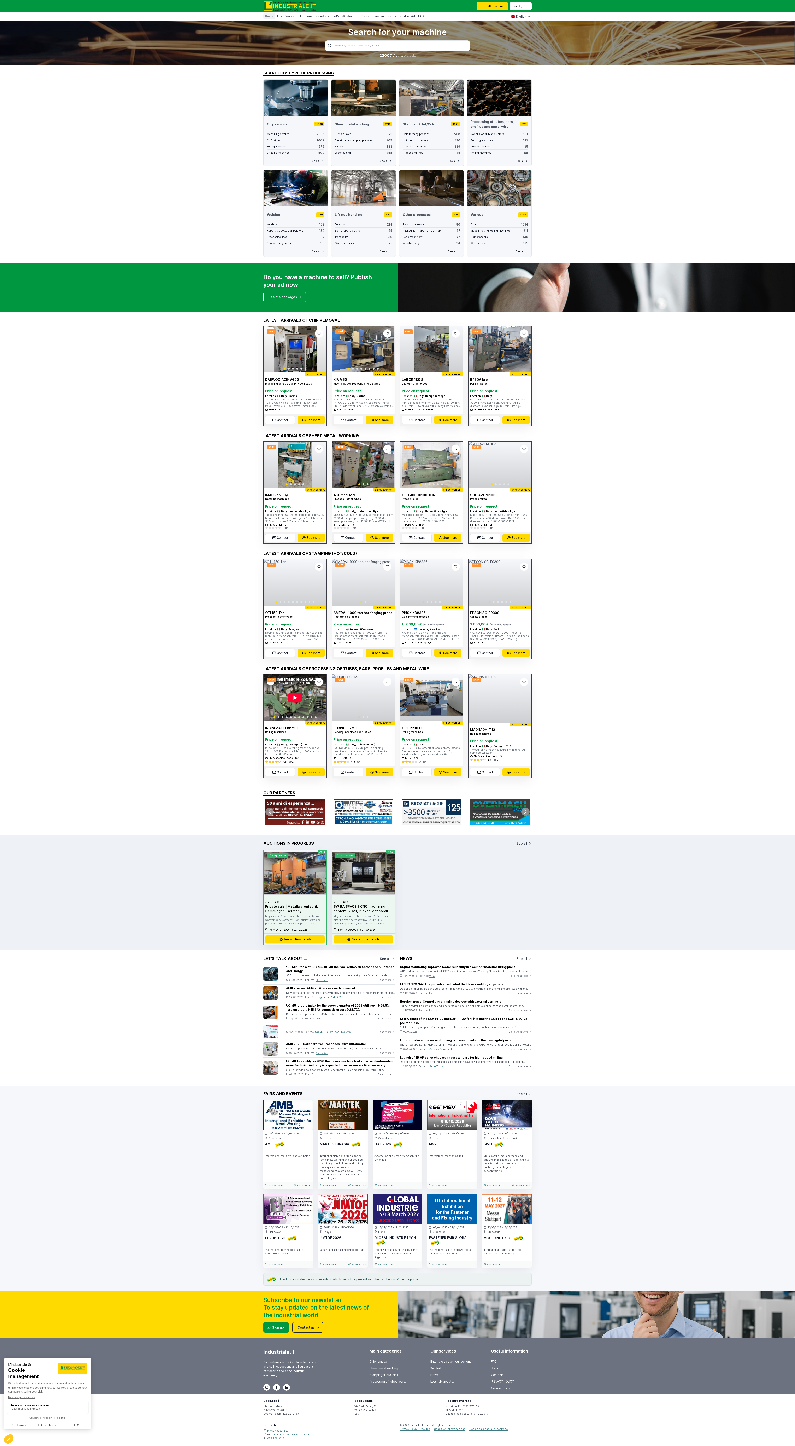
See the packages (283, 297)
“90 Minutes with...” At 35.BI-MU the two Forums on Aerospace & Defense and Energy (340, 969)
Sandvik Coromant (440, 1049)
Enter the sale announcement (450, 1361)
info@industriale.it (278, 1430)
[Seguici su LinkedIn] (286, 1387)
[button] (284, 369)
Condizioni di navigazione (449, 1428)
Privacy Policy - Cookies (415, 1428)
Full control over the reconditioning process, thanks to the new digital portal (456, 1040)
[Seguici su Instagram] (266, 1387)
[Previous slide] (270, 349)
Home (269, 16)
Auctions (306, 16)
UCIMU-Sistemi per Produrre (333, 1032)
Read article (303, 1185)
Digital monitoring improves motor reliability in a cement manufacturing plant (457, 967)
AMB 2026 (322, 1052)
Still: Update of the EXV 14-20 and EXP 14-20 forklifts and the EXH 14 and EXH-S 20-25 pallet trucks (464, 1021)
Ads (279, 16)
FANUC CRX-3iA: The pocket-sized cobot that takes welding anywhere (452, 984)
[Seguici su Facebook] (276, 1387)
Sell (494, 6)
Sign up (278, 1327)
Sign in (522, 6)
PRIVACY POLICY (502, 1381)
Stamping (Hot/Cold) (384, 1375)
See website (275, 1185)
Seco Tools (436, 1066)
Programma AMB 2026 (329, 997)
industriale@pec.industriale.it (291, 1434)
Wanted (290, 16)
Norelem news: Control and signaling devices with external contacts (450, 1001)
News (365, 16)
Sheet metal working (384, 1368)
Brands (496, 1368)
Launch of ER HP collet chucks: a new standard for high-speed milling (451, 1057)
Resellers (322, 16)
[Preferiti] (319, 333)
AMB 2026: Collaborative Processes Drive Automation (326, 1044)
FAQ (421, 16)
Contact (282, 420)
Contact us (306, 1327)
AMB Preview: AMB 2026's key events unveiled (320, 988)
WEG (432, 975)
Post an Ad (407, 16)
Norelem (434, 1010)
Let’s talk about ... (345, 16)
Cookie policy (500, 1388)
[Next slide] (320, 349)
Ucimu (319, 1018)
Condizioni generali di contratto (488, 1428)
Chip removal (379, 1361)
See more (313, 420)
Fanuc (432, 993)
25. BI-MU (322, 979)
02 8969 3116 (275, 1438)
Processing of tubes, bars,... (389, 1381)
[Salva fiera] (306, 1106)
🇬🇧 (518, 16)
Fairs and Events (384, 16)
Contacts (497, 1375)
